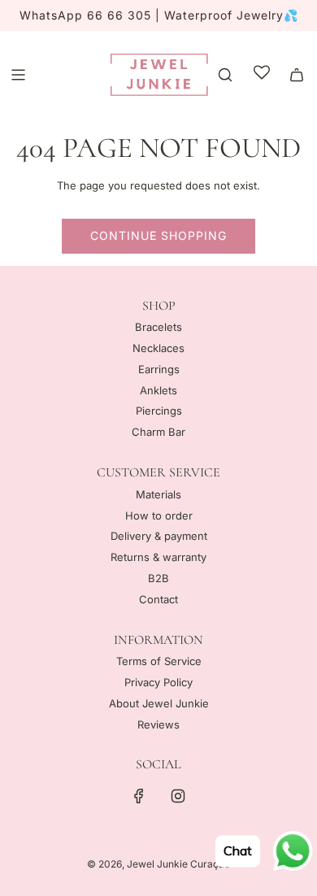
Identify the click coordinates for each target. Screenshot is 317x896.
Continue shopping (158, 235)
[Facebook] (139, 796)
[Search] (225, 74)
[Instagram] (178, 796)
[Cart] (297, 74)
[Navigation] (18, 75)
